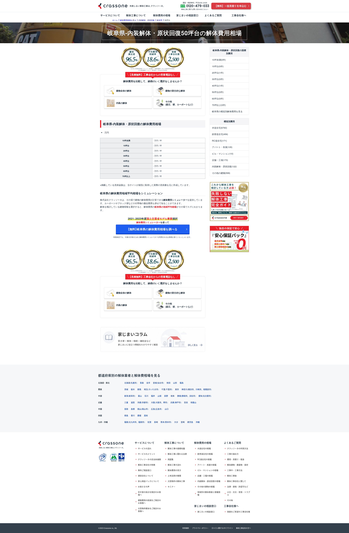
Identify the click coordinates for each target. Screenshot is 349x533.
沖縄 (198, 422)
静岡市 (184, 396)
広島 (153, 409)
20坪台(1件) (218, 72)
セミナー (171, 487)
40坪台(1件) (218, 85)
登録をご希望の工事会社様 (238, 512)
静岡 (179, 396)
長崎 (156, 422)
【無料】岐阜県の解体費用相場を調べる (152, 229)
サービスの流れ (144, 448)
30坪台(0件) (218, 79)
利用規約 (185, 528)
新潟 (126, 396)
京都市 (145, 402)
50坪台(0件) (218, 92)
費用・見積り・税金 (235, 459)
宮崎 (183, 422)
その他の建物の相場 (206, 487)
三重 (126, 402)
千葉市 (169, 389)
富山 (140, 396)
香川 (133, 416)
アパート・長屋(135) (222, 147)
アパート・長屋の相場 (206, 465)
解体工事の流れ (174, 465)
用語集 (170, 459)
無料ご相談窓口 (144, 470)
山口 (167, 409)
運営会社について (145, 476)
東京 (177, 389)
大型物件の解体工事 (176, 481)
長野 (166, 396)
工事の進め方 (233, 454)
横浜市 (191, 389)
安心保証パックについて (148, 481)
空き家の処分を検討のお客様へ (149, 493)
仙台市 (160, 383)
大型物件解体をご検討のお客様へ (149, 510)
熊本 (162, 422)
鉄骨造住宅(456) (220, 134)
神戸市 (178, 402)
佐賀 (149, 422)
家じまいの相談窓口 (206, 512)
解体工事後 (232, 476)
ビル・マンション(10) (222, 153)
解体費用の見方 (174, 470)
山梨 (159, 396)
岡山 (139, 409)
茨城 (126, 389)
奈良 (186, 402)
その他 (230, 500)
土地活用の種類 (174, 476)
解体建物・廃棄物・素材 (237, 465)
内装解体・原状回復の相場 (208, 481)
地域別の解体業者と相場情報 (208, 493)
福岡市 (141, 422)
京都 (139, 402)
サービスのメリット (146, 454)
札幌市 (133, 383)
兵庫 (172, 402)
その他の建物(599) (221, 173)
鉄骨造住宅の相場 (205, 454)
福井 (153, 396)
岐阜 (172, 396)
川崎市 (198, 389)
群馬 (139, 389)
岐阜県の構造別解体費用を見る (227, 111)
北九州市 (132, 422)
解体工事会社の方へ (243, 528)
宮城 (155, 383)
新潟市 (132, 396)
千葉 (163, 389)
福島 (181, 383)
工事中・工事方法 (234, 470)
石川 (146, 396)
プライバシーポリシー (200, 528)
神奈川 (184, 389)
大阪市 (158, 402)
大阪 (153, 402)
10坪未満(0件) (219, 59)
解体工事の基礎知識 (176, 448)
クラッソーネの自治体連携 (149, 459)
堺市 (165, 402)
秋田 (168, 383)
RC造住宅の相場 (204, 459)
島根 (133, 409)
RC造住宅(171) (219, 140)
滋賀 (133, 402)
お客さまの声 (143, 487)
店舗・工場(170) (220, 160)
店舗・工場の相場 (205, 476)
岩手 (148, 383)
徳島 (126, 416)
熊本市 (168, 422)
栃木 (133, 389)
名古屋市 (207, 396)
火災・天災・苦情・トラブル (238, 493)
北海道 (127, 383)
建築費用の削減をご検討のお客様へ (149, 501)
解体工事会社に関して (236, 481)
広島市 (158, 409)
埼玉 (146, 389)
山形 (175, 383)
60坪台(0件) (218, 98)
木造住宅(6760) (219, 127)
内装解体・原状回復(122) (224, 166)
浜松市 (192, 396)
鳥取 (126, 409)
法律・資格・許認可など (237, 487)
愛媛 (139, 416)
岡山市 (145, 409)
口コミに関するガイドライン (222, 528)
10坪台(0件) (218, 66)
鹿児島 (190, 422)
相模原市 (207, 389)
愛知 (200, 396)
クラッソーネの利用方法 (237, 448)
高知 (146, 416)
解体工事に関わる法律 (177, 454)
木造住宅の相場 (204, 448)
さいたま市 (153, 389)
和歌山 (193, 402)
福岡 (126, 422)
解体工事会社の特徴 (146, 465)
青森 (142, 383)
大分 (176, 422)
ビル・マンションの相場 (207, 470)
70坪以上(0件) (219, 105)
